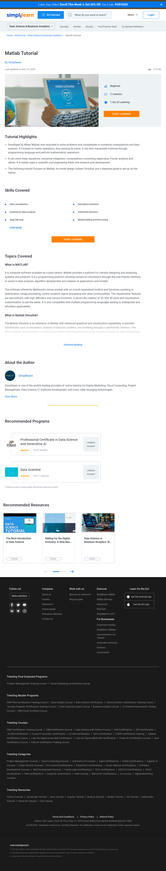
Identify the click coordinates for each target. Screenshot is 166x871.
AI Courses (125, 773)
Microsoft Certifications (104, 773)
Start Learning (121, 114)
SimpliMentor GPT (106, 614)
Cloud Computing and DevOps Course (70, 683)
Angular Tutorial (75, 797)
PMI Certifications (33, 773)
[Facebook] (12, 605)
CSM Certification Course (59, 729)
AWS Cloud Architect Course (32, 711)
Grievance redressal (52, 614)
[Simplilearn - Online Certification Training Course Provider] (20, 15)
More (131, 14)
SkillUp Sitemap (104, 599)
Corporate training (106, 625)
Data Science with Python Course (93, 729)
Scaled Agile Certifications (78, 769)
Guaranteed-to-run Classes (106, 636)
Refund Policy (107, 816)
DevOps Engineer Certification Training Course (31, 706)
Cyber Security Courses (31, 765)
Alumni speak (48, 609)
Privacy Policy (87, 816)
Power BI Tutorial (27, 801)
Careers (46, 599)
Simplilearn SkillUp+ (106, 629)
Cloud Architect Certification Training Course (130, 702)
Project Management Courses (22, 761)
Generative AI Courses (84, 761)
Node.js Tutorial (95, 797)
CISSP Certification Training (129, 734)
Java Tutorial (57, 797)
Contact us (47, 619)
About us (46, 594)
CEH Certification (145, 729)
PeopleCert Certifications (89, 765)
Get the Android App (141, 596)
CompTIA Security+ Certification (49, 734)
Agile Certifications (109, 761)
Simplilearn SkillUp (106, 594)
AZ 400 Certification (79, 734)
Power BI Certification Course (134, 738)
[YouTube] (24, 605)
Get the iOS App (141, 604)
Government (103, 652)
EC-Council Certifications (60, 765)
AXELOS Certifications (130, 769)
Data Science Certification (89, 702)
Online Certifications (133, 761)
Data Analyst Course (61, 702)
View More (16, 227)
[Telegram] (18, 611)
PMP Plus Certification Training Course (27, 702)
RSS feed (101, 609)
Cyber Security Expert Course (74, 706)
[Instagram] (24, 611)
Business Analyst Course (106, 706)
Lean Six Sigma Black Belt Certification (96, 738)
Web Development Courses (47, 769)
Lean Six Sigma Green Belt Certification (51, 738)
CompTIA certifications (59, 773)
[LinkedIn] (12, 611)
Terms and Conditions (63, 816)
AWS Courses (81, 773)
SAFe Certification (102, 734)
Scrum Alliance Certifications (121, 765)
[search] (69, 15)
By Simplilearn (13, 62)
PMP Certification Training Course (24, 729)
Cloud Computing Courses (55, 761)
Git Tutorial (132, 797)
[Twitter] (18, 605)
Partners (101, 647)
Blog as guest (76, 599)
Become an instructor (80, 594)
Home (10, 35)
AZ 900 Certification (17, 734)
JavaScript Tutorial (36, 797)
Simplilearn (25, 375)
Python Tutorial (15, 797)
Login (151, 14)
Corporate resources (107, 642)
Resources (20, 35)
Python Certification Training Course (50, 742)
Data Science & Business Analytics (45, 35)
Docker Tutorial (115, 797)
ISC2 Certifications (105, 769)
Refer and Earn (19, 596)
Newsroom (47, 604)
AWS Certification (123, 729)
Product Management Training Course (27, 683)
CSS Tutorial (46, 801)
